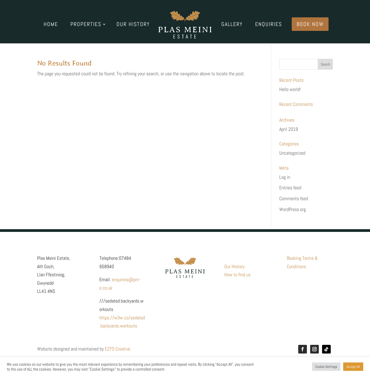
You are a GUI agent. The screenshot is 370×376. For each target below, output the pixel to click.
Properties (85, 25)
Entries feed (290, 187)
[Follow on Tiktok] (326, 349)
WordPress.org (292, 209)
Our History (133, 25)
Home (51, 25)
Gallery (232, 25)
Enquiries (268, 25)
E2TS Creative (117, 349)
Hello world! (290, 89)
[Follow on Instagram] (314, 349)
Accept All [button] (353, 366)
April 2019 (288, 129)
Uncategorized (292, 153)
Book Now (310, 24)
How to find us (237, 274)
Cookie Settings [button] (326, 366)
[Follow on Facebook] (302, 349)
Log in (284, 177)
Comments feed (293, 198)
